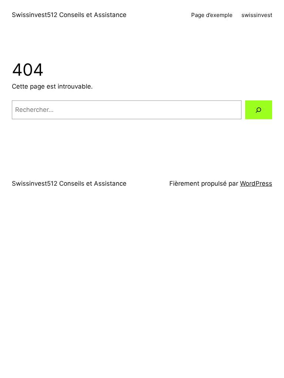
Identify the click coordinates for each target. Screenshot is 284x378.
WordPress (256, 183)
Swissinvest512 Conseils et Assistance (69, 14)
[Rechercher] (258, 109)
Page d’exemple (212, 14)
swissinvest (256, 14)
